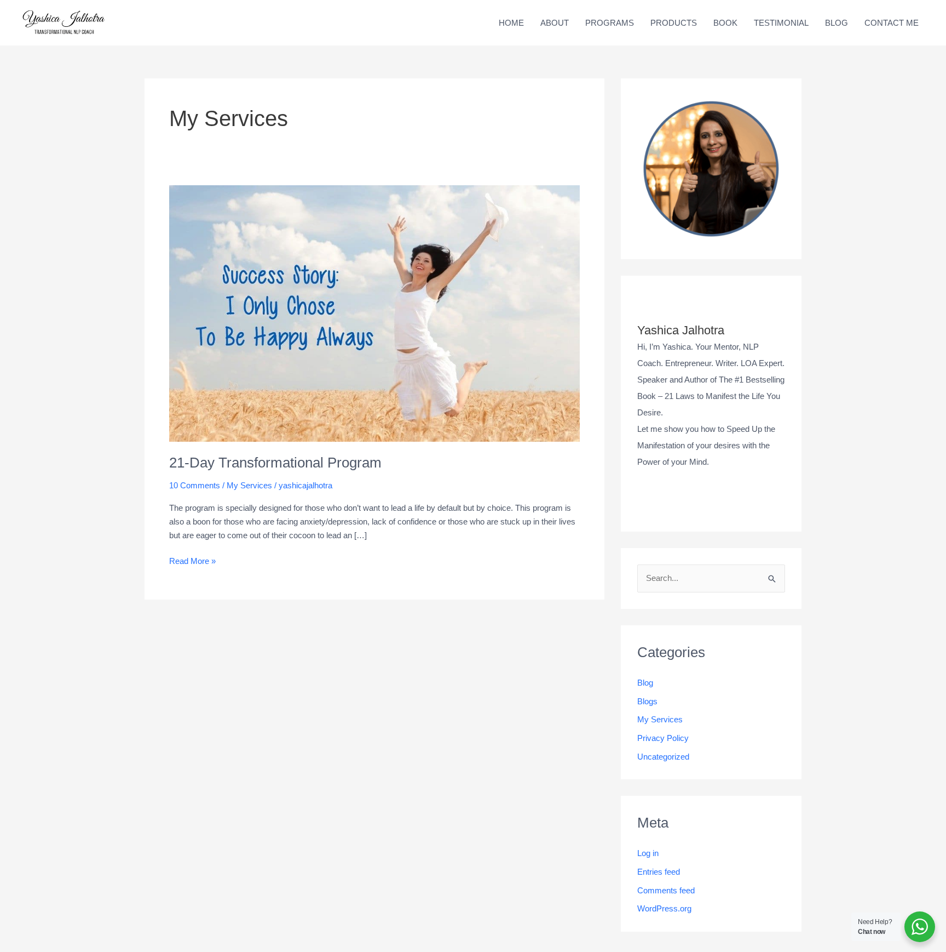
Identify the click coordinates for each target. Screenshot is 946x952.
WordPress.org (664, 908)
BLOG (836, 22)
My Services (249, 485)
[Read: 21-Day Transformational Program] (374, 312)
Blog (645, 682)
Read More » (192, 560)
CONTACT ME (891, 22)
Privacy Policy (663, 738)
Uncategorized (663, 756)
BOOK (725, 22)
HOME (511, 22)
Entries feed (658, 871)
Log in (648, 853)
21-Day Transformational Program (275, 462)
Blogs (647, 701)
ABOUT (554, 22)
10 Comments (194, 485)
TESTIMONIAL (781, 22)
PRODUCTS (673, 22)
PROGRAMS (609, 22)
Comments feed (666, 890)
